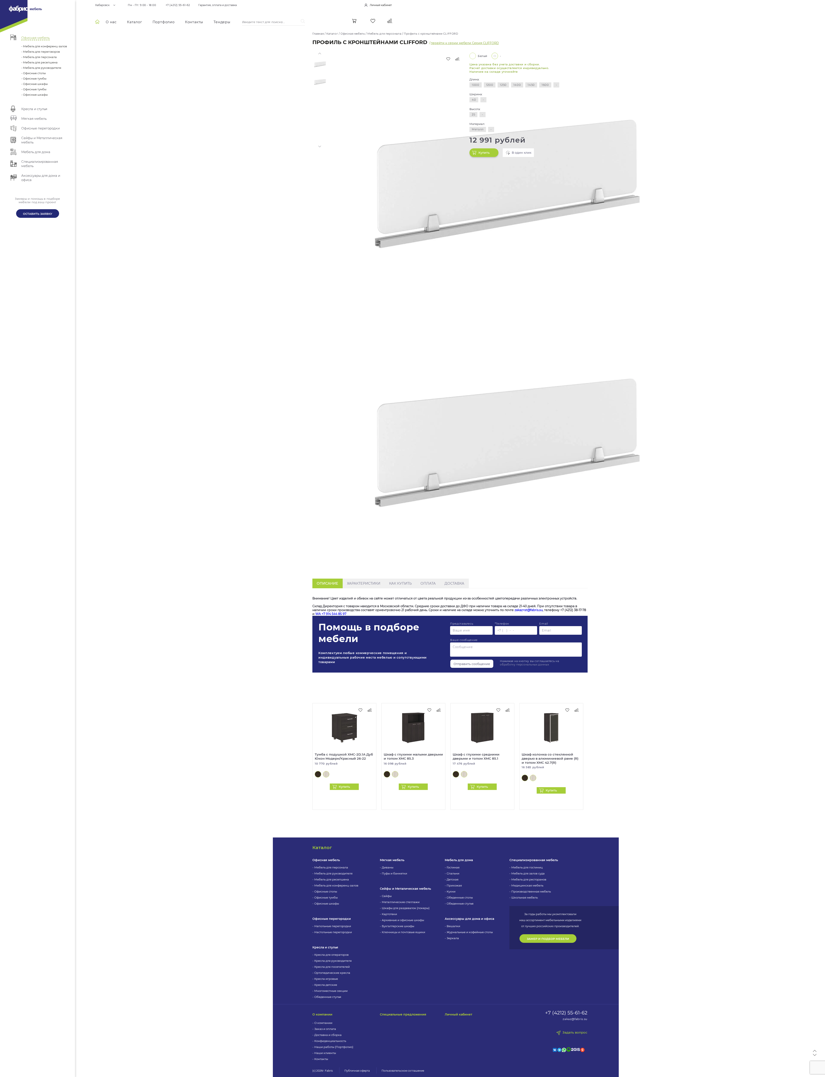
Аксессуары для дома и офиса (469, 919)
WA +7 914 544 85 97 (330, 614)
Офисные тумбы (326, 897)
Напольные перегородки (332, 926)
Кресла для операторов (331, 954)
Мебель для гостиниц (527, 867)
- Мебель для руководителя (41, 67)
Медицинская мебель (527, 885)
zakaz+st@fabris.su (529, 610)
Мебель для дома (459, 860)
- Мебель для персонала (39, 57)
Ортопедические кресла (332, 972)
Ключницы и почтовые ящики (403, 932)
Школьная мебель (524, 897)
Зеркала (453, 938)
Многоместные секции (331, 990)
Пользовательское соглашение (403, 1070)
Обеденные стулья (327, 997)
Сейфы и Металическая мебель (405, 889)
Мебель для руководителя (333, 873)
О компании (322, 1014)
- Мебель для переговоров (40, 51)
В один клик (521, 153)
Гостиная (453, 867)
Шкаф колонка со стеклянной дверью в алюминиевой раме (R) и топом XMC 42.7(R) (550, 758)
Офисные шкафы (326, 903)
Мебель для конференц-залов (336, 885)
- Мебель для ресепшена (39, 62)
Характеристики (363, 583)
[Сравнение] (390, 21)
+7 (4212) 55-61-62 (178, 5)
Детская (452, 879)
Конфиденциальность (330, 1041)
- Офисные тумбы (33, 78)
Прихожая (454, 885)
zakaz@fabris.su (575, 1019)
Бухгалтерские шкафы (398, 926)
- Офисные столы (33, 73)
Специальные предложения (403, 1014)
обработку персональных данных (524, 664)
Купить (484, 153)
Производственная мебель (531, 891)
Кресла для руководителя (333, 960)
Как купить (400, 583)
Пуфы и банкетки (394, 873)
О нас (111, 22)
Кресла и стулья (325, 947)
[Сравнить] (457, 58)
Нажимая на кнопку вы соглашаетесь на (529, 662)
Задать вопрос (574, 1032)
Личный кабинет (458, 1014)
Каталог (134, 22)
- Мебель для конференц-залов (44, 46)
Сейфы (387, 896)
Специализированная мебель (533, 860)
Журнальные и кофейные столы (470, 932)
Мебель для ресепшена (331, 879)
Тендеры (222, 22)
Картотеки (389, 914)
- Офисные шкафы (34, 84)
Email (543, 623)
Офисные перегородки (331, 919)
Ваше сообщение (464, 640)
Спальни (453, 873)
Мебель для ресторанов (528, 879)
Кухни (451, 891)
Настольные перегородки (333, 932)
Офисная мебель (326, 860)
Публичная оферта (357, 1070)
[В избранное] (448, 58)
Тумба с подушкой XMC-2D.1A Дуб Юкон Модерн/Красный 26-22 (344, 756)
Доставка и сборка (328, 1035)
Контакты (194, 22)
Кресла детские (325, 984)
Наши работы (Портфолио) (333, 1047)
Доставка (454, 583)
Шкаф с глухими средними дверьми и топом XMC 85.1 (476, 756)
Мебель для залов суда (528, 873)
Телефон (502, 623)
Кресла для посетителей (332, 966)
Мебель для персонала (331, 867)
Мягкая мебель (392, 860)
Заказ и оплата (325, 1029)
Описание (327, 583)
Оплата (428, 583)
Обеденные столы (460, 897)
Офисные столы (325, 891)
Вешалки (453, 926)
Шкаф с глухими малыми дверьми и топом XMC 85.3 (413, 756)
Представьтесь (461, 623)
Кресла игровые (326, 978)
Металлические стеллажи (401, 902)
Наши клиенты (325, 1053)
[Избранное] (373, 21)
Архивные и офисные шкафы (403, 920)
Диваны (387, 867)
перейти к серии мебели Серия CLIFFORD (465, 43)
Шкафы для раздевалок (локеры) (405, 908)
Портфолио (164, 22)
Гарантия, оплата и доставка (217, 5)
